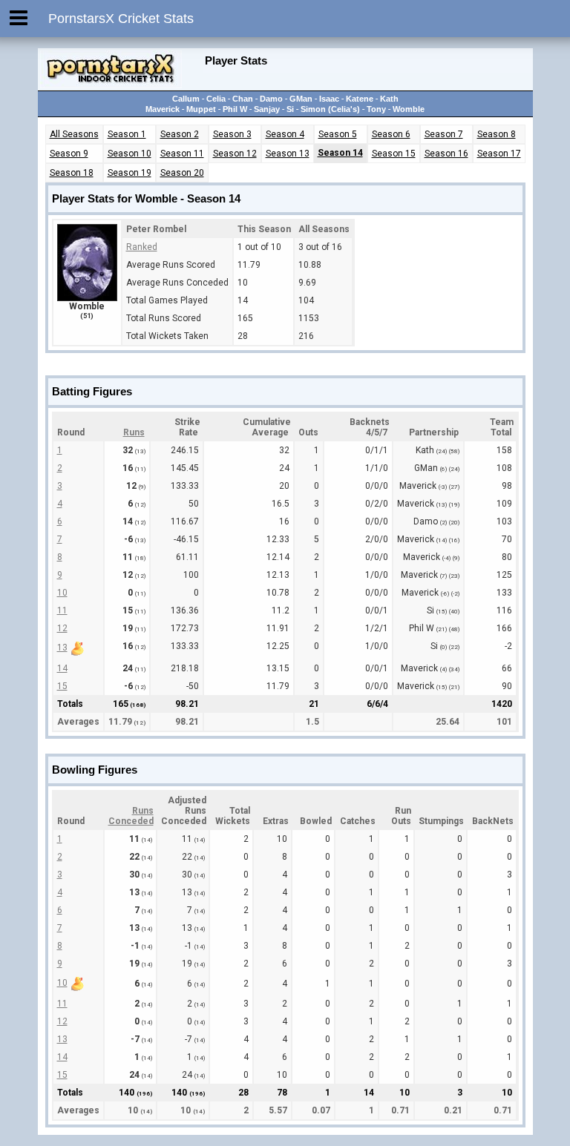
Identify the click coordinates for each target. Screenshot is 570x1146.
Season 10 (129, 153)
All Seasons (74, 134)
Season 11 (182, 153)
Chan (242, 98)
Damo (271, 98)
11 (62, 610)
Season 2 (179, 134)
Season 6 (391, 134)
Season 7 (444, 134)
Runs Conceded (131, 816)
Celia (216, 98)
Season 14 (340, 153)
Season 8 (496, 134)
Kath (389, 98)
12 (62, 628)
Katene (359, 98)
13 (62, 647)
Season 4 (285, 134)
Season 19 (129, 173)
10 (62, 592)
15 (62, 686)
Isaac (329, 98)
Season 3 (232, 134)
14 (62, 668)
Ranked (141, 247)
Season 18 (72, 173)
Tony (376, 109)
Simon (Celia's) (330, 109)
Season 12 (235, 153)
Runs (134, 432)
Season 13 (287, 153)
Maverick (162, 109)
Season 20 (182, 173)
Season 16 (446, 153)
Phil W (235, 109)
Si (290, 109)
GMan (300, 98)
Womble (409, 109)
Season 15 (394, 153)
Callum (186, 98)
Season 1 (127, 134)
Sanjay (267, 109)
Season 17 (499, 153)
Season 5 (337, 134)
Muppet (201, 109)
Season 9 (69, 153)
